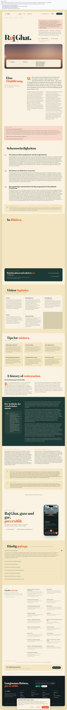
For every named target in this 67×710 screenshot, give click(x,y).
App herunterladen (10, 529)
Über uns (32, 692)
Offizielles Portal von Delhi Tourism (33, 599)
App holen (60, 13)
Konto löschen (56, 697)
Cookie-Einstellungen (57, 695)
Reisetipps (21, 695)
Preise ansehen (29, 13)
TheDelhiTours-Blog (50, 599)
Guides (24, 13)
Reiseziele (20, 13)
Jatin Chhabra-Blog (50, 633)
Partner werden (44, 697)
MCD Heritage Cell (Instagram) (32, 652)
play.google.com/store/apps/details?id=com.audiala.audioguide (17, 6)
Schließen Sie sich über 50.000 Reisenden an (25, 529)
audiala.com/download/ (14, 7)
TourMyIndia (49, 613)
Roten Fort (8, 390)
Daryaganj (52, 104)
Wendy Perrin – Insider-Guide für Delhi (33, 639)
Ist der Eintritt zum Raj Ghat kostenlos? (15, 138)
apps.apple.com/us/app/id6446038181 (11, 5)
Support (43, 692)
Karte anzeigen (55, 38)
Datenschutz (56, 692)
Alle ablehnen (38, 707)
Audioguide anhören (44, 38)
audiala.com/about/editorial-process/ (14, 8)
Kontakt (43, 695)
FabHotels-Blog (49, 589)
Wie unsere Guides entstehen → (46, 662)
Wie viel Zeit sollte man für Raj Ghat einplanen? (16, 136)
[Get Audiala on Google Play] (44, 686)
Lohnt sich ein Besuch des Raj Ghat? (14, 129)
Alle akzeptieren (45, 707)
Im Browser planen (55, 276)
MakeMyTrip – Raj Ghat (31, 613)
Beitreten (52, 683)
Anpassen (32, 707)
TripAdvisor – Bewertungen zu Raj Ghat (33, 619)
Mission (32, 695)
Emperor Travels (30, 633)
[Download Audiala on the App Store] (38, 686)
